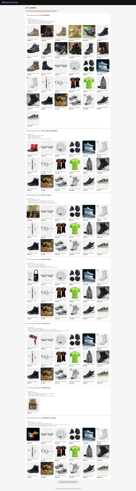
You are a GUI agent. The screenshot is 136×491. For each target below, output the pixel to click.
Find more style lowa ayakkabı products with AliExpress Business (41, 11)
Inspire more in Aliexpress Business (68, 482)
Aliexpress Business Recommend (74, 488)
